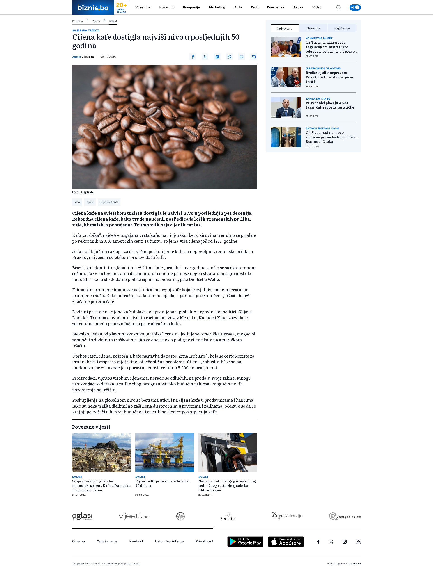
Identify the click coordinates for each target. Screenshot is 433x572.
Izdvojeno (284, 28)
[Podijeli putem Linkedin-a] (217, 56)
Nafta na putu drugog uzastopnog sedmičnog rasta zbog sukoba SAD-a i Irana (227, 485)
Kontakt (136, 541)
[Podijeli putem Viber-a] (229, 56)
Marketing (217, 7)
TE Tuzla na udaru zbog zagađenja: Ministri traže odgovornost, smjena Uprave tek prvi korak (330, 47)
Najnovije (313, 28)
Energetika (276, 7)
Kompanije (191, 7)
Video (317, 7)
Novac (164, 7)
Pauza (298, 7)
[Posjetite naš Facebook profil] (318, 542)
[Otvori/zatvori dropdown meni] (148, 7)
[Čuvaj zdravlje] (286, 516)
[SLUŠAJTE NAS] (180, 516)
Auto (238, 7)
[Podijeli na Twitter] (205, 56)
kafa (77, 202)
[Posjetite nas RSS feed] (358, 541)
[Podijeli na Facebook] (192, 56)
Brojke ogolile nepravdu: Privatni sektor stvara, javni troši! (329, 77)
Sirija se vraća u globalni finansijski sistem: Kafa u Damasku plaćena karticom (101, 485)
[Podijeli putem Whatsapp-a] (241, 56)
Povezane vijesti (91, 426)
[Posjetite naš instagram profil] (344, 541)
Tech (254, 7)
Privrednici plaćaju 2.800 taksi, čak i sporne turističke (330, 104)
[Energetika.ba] (345, 516)
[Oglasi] (82, 516)
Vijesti (140, 7)
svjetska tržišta (86, 30)
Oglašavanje (107, 541)
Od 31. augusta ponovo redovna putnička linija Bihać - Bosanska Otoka (332, 137)
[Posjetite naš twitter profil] (331, 542)
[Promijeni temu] (355, 7)
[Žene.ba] (228, 516)
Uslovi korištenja (169, 541)
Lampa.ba (355, 564)
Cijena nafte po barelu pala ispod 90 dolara (162, 483)
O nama (78, 541)
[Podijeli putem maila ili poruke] (253, 56)
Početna (77, 21)
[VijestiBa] (134, 516)
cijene (90, 202)
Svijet (113, 21)
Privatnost (204, 541)
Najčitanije (342, 28)
